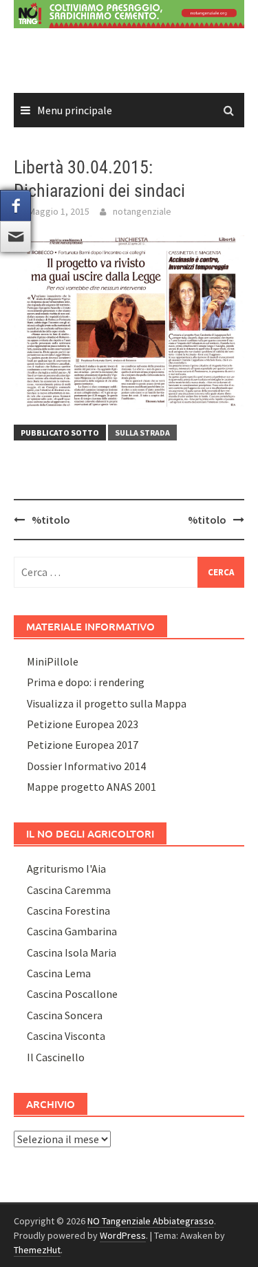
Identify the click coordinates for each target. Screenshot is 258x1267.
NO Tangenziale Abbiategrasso (150, 1221)
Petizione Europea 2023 (82, 724)
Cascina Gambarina (72, 931)
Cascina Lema (59, 973)
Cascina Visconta (66, 1036)
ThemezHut (37, 1250)
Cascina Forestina (68, 910)
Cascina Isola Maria (71, 952)
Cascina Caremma (69, 890)
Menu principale (74, 110)
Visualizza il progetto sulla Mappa (106, 703)
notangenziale (142, 211)
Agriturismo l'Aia (66, 868)
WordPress (123, 1235)
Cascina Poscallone (72, 994)
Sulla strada (142, 432)
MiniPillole (52, 661)
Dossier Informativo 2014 (86, 766)
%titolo (51, 519)
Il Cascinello (56, 1057)
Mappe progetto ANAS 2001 (91, 787)
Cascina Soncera (65, 1015)
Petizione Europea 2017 (82, 745)
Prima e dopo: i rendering (85, 682)
